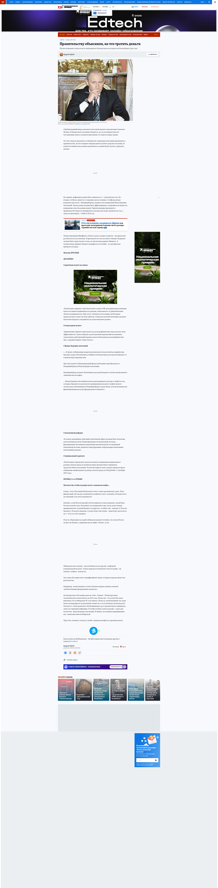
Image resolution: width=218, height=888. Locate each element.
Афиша (146, 34)
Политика (38, 2)
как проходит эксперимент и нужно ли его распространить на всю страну (102, 225)
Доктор (179, 2)
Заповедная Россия (125, 34)
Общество (47, 2)
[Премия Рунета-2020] (84, 7)
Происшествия (129, 2)
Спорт (108, 2)
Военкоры (86, 34)
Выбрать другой (102, 13)
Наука (102, 2)
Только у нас (77, 34)
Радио (136, 7)
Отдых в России (113, 34)
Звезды (73, 2)
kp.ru (124, 647)
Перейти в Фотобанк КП (82, 124)
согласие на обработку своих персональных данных (145, 764)
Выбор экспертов (169, 2)
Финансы (187, 2)
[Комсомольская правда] (68, 7)
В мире (66, 2)
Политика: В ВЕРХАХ (72, 660)
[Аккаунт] (215, 2)
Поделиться (153, 54)
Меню (3, 2)
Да (95, 13)
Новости (69, 34)
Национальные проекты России (149, 2)
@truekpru (73, 641)
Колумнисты (117, 2)
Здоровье (81, 2)
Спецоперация (27, 2)
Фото (11, 2)
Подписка (154, 7)
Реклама (145, 7)
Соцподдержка (92, 2)
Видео (17, 2)
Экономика (57, 2)
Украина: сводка (95, 34)
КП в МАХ (104, 34)
